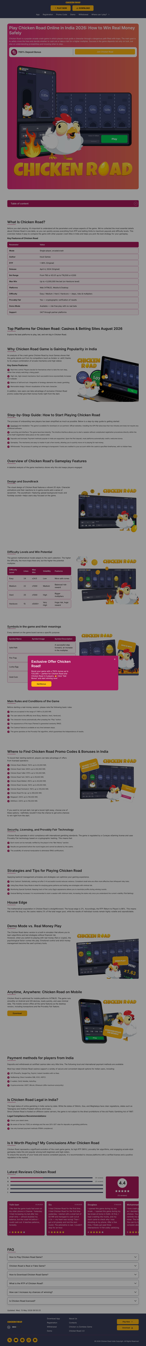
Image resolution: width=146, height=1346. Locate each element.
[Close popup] (114, 659)
